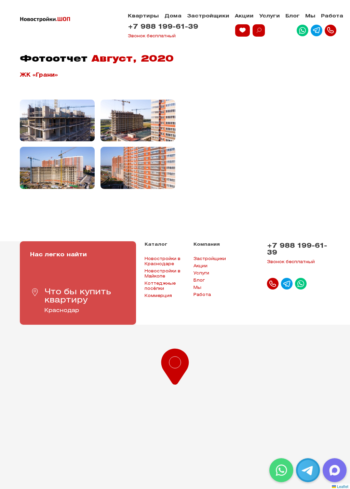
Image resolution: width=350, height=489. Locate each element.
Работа (332, 16)
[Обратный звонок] (330, 30)
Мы (310, 16)
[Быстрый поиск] (259, 30)
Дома (172, 16)
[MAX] (335, 470)
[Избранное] (242, 30)
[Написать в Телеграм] (316, 30)
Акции (244, 16)
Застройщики (208, 16)
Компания (206, 244)
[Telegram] (308, 470)
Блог (292, 16)
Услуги (269, 16)
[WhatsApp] (281, 470)
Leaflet (342, 486)
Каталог (156, 244)
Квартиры (143, 16)
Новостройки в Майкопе (162, 273)
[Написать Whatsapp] (302, 30)
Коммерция (158, 296)
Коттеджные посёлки (160, 286)
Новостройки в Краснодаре (162, 261)
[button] (175, 365)
